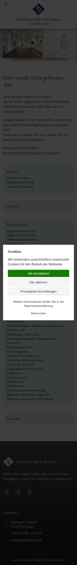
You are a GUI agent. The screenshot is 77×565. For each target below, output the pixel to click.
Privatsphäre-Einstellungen (38, 291)
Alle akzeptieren (38, 273)
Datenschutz (38, 313)
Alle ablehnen (38, 282)
